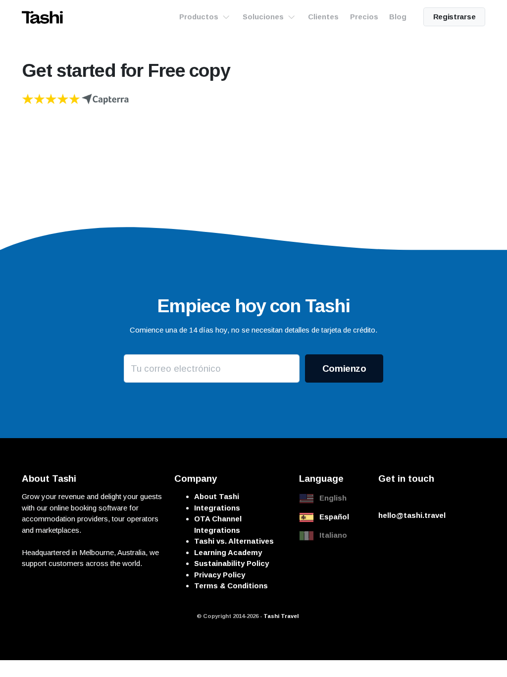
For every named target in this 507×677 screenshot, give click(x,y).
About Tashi (216, 496)
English (333, 498)
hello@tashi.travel (412, 515)
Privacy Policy (219, 574)
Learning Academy (228, 552)
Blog (397, 16)
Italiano (333, 535)
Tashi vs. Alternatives (234, 541)
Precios (364, 16)
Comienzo (344, 368)
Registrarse (454, 16)
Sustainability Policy (231, 563)
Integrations (217, 508)
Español (334, 516)
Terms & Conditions (231, 585)
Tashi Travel (281, 616)
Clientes (323, 16)
